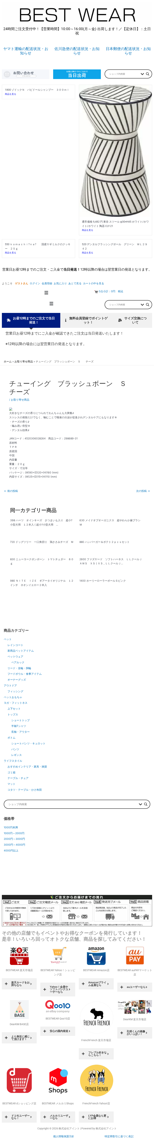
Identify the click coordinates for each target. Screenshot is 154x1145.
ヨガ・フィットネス (15, 702)
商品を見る (10, 94)
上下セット (14, 708)
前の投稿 (11, 490)
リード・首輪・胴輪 (19, 668)
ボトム (11, 737)
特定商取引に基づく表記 (119, 1136)
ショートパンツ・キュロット (28, 743)
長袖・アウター (20, 731)
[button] (46, 292)
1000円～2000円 (14, 833)
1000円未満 (11, 827)
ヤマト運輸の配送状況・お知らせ (25, 50)
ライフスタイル (13, 760)
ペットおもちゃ (13, 697)
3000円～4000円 (14, 844)
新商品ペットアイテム (21, 650)
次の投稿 (143, 490)
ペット (8, 639)
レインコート (15, 645)
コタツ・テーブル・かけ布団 (25, 789)
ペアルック (17, 662)
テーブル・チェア (18, 778)
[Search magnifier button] (147, 74)
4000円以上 (11, 850)
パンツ (15, 749)
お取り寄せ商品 (20, 399)
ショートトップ (20, 720)
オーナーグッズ (17, 679)
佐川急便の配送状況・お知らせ (77, 50)
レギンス (16, 754)
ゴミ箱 (11, 772)
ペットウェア (15, 656)
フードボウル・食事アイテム (25, 673)
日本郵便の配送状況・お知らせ (128, 50)
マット (11, 783)
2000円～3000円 (14, 838)
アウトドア (10, 685)
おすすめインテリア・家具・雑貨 (27, 766)
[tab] (31, 320)
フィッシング (15, 691)
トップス (13, 714)
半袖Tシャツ (18, 725)
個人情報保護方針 (63, 1136)
